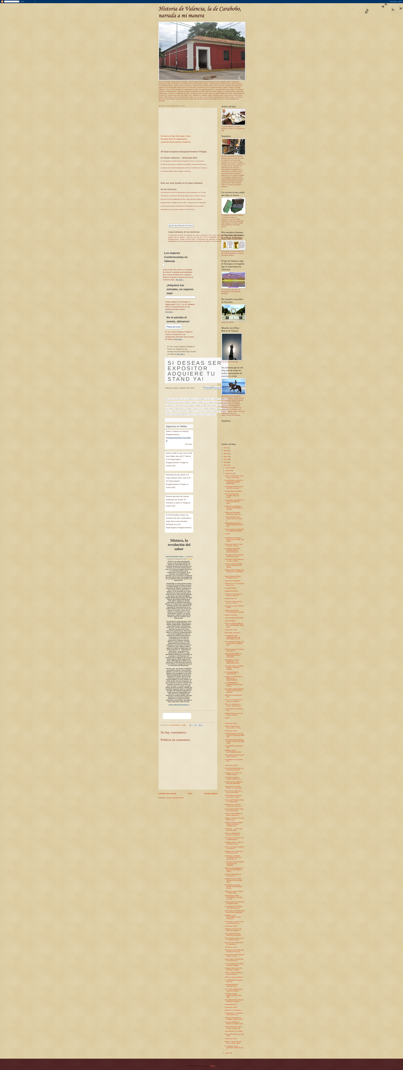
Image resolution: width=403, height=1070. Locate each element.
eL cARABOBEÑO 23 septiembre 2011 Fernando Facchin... (233, 684)
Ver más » (180, 280)
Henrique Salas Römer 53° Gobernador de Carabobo (234, 611)
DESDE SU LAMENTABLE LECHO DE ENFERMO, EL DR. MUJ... (234, 508)
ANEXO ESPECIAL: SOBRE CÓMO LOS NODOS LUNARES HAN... (234, 824)
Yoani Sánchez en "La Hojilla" (234, 1031)
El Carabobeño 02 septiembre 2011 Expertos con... (234, 1013)
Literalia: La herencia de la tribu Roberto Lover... (234, 818)
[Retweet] (189, 447)
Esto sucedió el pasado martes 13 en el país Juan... (234, 809)
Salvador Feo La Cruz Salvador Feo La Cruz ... (234, 584)
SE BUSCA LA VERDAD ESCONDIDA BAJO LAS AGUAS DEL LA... (233, 857)
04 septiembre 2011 (231, 1004)
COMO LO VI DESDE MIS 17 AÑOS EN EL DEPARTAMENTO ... (234, 678)
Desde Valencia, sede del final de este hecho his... (234, 959)
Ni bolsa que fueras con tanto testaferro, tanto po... (234, 545)
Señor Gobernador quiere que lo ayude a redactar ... (234, 755)
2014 (225, 456)
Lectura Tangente (230, 621)
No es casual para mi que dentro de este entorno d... (233, 934)
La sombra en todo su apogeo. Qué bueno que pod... (234, 555)
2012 (225, 462)
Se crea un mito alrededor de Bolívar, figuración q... (233, 814)
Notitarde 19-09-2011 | (231, 591)
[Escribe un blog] (196, 725)
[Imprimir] (207, 388)
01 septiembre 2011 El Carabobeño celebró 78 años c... (234, 1047)
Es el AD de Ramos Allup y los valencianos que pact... (234, 769)
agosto (227, 1053)
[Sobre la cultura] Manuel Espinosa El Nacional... (233, 834)
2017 (225, 448)
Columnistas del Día (231, 630)
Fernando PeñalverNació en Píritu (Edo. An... (233, 875)
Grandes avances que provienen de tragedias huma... (234, 902)
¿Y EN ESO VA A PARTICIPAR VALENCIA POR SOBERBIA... (234, 863)
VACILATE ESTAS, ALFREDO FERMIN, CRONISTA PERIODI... (234, 667)
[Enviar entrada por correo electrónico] (190, 725)
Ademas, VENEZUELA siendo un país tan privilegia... (234, 476)
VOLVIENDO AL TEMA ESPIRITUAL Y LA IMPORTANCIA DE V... (233, 661)
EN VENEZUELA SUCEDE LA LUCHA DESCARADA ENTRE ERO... (234, 482)
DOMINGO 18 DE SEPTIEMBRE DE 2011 (233, 751)
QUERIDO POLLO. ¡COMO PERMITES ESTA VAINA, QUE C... (233, 880)
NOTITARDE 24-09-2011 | (233, 633)
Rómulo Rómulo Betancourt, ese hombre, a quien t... (233, 796)
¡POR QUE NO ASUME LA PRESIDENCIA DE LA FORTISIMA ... (233, 655)
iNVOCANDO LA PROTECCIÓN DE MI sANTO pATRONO (234, 911)
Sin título (227, 534)
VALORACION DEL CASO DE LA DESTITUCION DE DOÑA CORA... (234, 741)
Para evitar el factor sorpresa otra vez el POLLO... (233, 602)
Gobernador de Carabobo (232, 581)
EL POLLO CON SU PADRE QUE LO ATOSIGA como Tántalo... (233, 565)
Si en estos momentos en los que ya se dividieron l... (234, 700)
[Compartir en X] (198, 725)
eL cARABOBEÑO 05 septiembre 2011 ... (231, 985)
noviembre (228, 467)
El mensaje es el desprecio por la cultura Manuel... (234, 838)
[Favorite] (191, 447)
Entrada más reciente (167, 794)
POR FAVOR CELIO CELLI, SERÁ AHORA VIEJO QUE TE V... (234, 524)
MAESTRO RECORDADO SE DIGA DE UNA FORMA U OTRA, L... (234, 869)
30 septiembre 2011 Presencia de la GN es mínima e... (234, 487)
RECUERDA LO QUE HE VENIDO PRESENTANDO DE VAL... (233, 886)
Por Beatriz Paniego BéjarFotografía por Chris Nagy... (233, 995)
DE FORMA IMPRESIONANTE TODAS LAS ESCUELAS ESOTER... (234, 690)
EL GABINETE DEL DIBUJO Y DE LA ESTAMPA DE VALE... (234, 501)
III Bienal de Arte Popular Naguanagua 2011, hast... (233, 513)
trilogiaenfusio (173, 438)
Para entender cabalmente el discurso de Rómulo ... (233, 791)
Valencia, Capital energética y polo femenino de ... (234, 973)
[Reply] (188, 447)
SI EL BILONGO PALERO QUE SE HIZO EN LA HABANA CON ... (234, 643)
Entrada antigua (210, 794)
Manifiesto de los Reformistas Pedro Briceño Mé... (234, 852)
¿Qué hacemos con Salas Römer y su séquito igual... (234, 787)
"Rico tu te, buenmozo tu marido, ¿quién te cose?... (233, 705)
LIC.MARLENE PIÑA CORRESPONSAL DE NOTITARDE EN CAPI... (233, 637)
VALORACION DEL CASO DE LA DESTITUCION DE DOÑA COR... (234, 735)
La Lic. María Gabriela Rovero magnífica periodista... (234, 990)
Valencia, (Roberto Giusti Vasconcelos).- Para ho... (233, 727)
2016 (225, 450)
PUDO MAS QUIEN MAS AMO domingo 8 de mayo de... (234, 950)
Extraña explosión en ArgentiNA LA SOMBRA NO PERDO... (234, 530)
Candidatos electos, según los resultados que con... (234, 843)
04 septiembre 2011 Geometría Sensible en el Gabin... (234, 1000)
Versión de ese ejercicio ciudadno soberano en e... (233, 778)
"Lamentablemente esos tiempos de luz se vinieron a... (233, 518)
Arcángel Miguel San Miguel (233, 491)
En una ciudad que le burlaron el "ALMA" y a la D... (234, 955)
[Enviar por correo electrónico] (194, 725)
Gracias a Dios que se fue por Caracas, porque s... (234, 714)
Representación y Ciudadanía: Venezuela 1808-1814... (234, 782)
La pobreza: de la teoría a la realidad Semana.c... (233, 773)
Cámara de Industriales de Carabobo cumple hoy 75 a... (234, 1018)
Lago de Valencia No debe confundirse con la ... (233, 577)
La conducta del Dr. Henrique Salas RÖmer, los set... (233, 907)
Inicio (190, 794)
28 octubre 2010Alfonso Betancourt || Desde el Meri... (234, 1023)
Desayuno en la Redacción (233, 1010)
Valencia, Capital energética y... (234, 977)
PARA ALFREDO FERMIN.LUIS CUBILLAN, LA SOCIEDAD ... (234, 571)
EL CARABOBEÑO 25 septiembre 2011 (231, 673)
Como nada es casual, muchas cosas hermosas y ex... (234, 922)
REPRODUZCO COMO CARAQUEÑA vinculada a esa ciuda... (234, 897)
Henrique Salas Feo (231, 598)
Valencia (227, 718)
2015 (225, 453)
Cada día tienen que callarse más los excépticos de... (233, 1027)
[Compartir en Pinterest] (202, 725)
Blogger (212, 1066)
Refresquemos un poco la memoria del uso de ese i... (234, 805)
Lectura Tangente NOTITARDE (234, 618)
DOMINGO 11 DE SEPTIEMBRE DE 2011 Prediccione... (233, 917)
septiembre (228, 473)
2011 (225, 465)
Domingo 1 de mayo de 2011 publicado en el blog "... (233, 969)
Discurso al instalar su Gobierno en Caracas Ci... (234, 847)
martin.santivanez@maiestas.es (179, 705)
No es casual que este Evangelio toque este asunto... (232, 495)
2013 (225, 459)
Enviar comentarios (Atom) (175, 798)
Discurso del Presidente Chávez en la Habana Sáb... (234, 800)
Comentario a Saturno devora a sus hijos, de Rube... (234, 560)
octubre (227, 470)
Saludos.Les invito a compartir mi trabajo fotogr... (234, 892)
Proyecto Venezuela (231, 615)
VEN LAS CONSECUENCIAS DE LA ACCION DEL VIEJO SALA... (234, 625)
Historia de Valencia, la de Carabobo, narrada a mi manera (199, 12)
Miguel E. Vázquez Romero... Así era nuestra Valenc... (234, 1042)
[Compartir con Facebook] (200, 725)
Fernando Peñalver (230, 588)
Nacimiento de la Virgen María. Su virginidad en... (234, 943)
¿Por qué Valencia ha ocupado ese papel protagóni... (234, 964)
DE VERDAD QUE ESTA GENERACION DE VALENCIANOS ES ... (232, 550)
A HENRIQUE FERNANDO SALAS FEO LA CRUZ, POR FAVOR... (234, 539)
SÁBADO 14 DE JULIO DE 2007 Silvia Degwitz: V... (233, 929)
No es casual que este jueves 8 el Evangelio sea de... (234, 938)
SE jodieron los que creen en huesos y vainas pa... (233, 594)
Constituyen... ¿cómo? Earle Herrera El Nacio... (233, 829)
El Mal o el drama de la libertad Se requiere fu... (234, 650)
